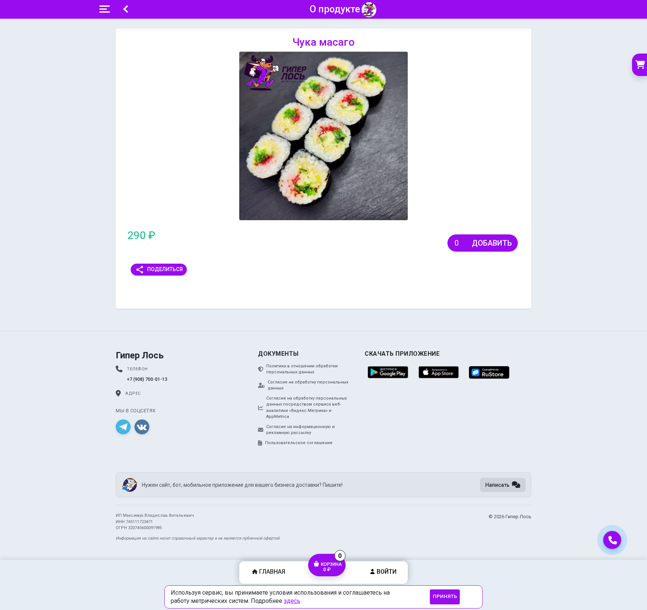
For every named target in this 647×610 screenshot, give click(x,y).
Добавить (492, 243)
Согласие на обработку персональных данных (308, 385)
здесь (292, 600)
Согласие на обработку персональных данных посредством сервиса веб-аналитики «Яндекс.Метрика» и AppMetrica (306, 407)
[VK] (141, 426)
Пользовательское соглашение (298, 442)
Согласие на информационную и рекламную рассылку (300, 430)
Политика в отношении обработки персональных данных (302, 369)
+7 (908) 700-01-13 (147, 379)
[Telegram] (123, 426)
